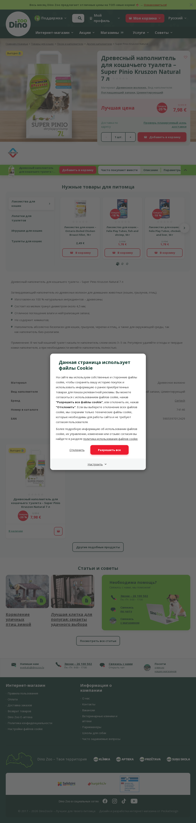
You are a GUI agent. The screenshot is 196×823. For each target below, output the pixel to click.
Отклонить (77, 450)
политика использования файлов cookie (110, 439)
